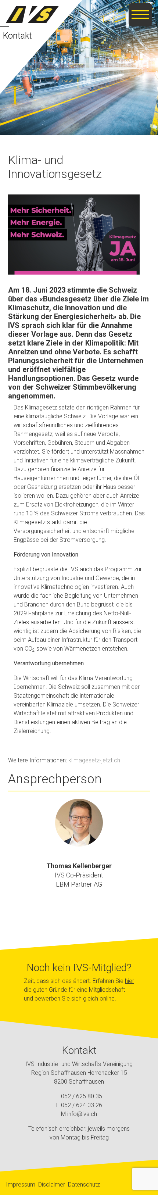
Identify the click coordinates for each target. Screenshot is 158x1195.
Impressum (20, 1184)
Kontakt (17, 36)
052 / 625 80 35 (81, 1096)
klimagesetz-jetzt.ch (94, 760)
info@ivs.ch (82, 1113)
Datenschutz (84, 1184)
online (107, 998)
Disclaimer (51, 1184)
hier (129, 980)
